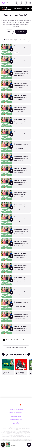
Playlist (26, 8)
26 (17, 340)
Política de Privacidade (16, 413)
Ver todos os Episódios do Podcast (16, 347)
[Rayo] (8, 404)
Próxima (25, 340)
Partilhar (22, 32)
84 (20, 340)
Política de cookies (16, 420)
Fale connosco (16, 416)
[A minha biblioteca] (21, 3)
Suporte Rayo (16, 423)
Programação (18, 8)
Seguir (9, 32)
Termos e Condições (16, 409)
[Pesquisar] (16, 3)
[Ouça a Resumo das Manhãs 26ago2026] (29, 445)
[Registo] (26, 3)
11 (14, 340)
